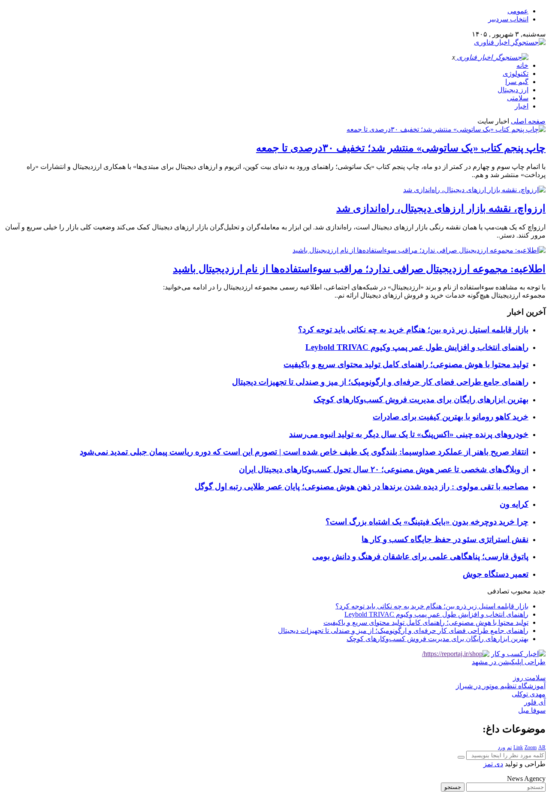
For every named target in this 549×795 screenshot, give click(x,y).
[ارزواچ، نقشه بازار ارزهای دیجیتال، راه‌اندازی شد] (474, 189)
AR (542, 747)
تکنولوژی (515, 73)
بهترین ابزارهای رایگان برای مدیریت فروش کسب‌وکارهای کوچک (421, 399)
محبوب (521, 591)
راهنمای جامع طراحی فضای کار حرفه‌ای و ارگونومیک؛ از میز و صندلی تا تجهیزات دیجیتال (380, 381)
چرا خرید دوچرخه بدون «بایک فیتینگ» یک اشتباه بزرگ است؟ (427, 521)
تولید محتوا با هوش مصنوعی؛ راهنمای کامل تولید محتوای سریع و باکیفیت (406, 364)
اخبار (521, 106)
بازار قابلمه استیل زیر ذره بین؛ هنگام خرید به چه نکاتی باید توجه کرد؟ (413, 329)
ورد (501, 747)
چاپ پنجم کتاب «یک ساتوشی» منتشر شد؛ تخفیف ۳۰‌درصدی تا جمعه (401, 148)
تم (509, 747)
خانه (522, 65)
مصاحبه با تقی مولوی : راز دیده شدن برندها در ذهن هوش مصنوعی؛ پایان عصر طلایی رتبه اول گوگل (361, 486)
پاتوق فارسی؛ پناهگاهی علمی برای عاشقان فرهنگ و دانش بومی (420, 556)
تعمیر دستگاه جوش (495, 573)
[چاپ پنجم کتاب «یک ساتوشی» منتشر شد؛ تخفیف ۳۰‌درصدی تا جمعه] (446, 129)
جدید (539, 591)
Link (518, 747)
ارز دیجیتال (513, 89)
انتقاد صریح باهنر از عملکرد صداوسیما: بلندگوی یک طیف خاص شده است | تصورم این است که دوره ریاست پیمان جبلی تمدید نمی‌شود (304, 451)
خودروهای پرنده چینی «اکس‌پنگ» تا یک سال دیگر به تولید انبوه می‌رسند (408, 434)
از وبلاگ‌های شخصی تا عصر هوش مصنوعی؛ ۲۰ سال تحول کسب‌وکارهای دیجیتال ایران (383, 469)
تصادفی (498, 591)
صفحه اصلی (528, 121)
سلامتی (517, 98)
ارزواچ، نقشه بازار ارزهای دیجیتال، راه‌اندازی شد (441, 208)
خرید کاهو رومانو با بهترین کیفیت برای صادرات (450, 416)
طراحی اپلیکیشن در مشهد (509, 662)
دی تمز (493, 764)
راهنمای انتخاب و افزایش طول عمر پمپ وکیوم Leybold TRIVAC (416, 347)
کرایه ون (514, 504)
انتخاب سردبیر (508, 19)
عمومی (517, 11)
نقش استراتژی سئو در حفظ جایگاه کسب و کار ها (445, 539)
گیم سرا (516, 81)
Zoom (531, 747)
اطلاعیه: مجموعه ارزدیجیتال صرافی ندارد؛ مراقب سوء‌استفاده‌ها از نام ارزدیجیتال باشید (359, 268)
